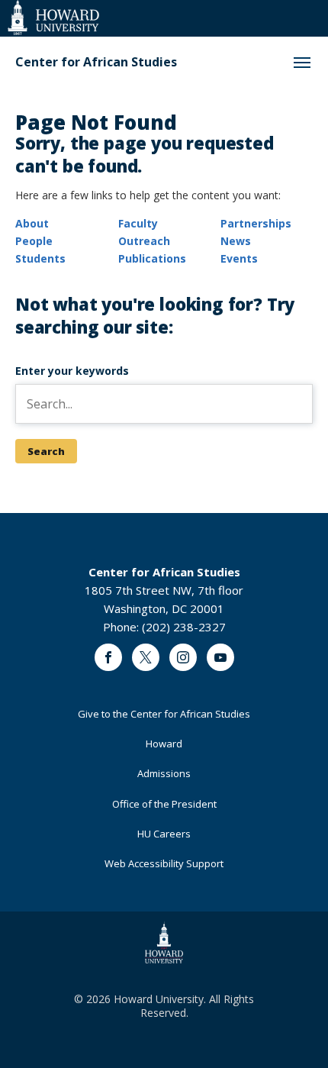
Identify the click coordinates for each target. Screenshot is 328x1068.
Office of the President (164, 804)
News (235, 241)
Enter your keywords (72, 370)
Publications (152, 258)
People (34, 241)
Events (239, 258)
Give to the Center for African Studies (164, 714)
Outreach (144, 241)
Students (40, 258)
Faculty (138, 223)
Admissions (164, 773)
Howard (164, 743)
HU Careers (164, 834)
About (32, 223)
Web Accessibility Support (164, 863)
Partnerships (255, 223)
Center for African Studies (96, 62)
